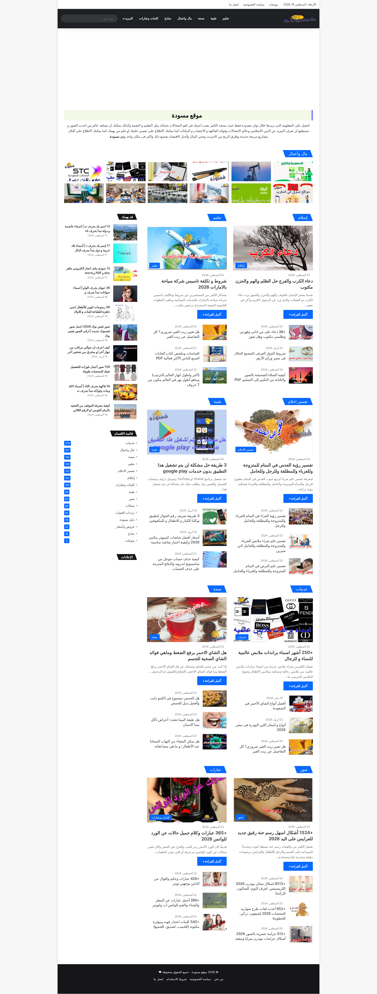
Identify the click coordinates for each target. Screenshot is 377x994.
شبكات (130, 505)
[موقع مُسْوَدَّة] (299, 18)
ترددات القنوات (125, 512)
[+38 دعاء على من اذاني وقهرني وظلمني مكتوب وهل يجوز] (301, 332)
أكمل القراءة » (298, 314)
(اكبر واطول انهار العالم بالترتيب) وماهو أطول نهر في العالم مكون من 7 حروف (173, 380)
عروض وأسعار (125, 526)
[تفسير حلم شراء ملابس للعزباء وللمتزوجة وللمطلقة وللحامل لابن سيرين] (301, 541)
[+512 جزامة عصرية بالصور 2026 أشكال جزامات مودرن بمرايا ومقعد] (301, 934)
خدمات (130, 443)
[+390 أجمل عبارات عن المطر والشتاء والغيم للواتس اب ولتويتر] (215, 901)
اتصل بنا (234, 4)
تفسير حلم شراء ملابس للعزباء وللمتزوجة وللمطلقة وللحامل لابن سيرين (261, 546)
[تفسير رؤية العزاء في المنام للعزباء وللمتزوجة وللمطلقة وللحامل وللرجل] (301, 516)
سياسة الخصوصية (253, 4)
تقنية (213, 18)
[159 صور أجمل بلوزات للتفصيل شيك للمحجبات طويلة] (125, 373)
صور (132, 498)
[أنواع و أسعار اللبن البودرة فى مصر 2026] (301, 725)
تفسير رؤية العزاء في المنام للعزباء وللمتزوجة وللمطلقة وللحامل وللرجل (260, 521)
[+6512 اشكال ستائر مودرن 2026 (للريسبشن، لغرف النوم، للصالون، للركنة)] (301, 884)
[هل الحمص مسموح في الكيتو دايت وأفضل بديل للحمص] (215, 698)
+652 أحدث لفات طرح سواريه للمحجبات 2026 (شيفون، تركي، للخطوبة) (262, 913)
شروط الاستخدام (176, 979)
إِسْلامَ (131, 478)
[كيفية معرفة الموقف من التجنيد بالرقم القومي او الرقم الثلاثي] (125, 411)
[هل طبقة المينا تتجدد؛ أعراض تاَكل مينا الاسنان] (215, 720)
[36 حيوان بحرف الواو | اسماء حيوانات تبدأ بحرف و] (125, 294)
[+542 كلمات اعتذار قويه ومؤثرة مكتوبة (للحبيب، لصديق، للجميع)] (215, 922)
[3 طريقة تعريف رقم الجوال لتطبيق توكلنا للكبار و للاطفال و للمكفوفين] (215, 516)
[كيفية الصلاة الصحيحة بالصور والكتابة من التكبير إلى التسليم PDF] (301, 375)
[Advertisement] (188, 65)
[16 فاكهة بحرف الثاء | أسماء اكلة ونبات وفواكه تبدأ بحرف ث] (125, 392)
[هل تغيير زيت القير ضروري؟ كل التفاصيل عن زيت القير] (215, 332)
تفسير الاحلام (126, 471)
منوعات (130, 540)
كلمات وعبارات (148, 18)
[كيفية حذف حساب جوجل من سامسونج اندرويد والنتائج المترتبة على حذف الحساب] (215, 559)
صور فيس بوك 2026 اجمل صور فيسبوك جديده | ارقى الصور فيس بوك (89, 331)
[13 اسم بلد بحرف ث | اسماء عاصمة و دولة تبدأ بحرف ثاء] (125, 232)
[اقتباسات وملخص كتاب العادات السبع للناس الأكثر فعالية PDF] (215, 354)
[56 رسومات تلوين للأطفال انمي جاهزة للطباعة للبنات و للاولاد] (125, 313)
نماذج (168, 18)
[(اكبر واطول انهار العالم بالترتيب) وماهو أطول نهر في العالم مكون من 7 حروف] (215, 375)
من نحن (218, 979)
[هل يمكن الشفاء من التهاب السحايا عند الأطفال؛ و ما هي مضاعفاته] (215, 742)
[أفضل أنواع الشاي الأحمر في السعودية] (301, 704)
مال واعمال (184, 18)
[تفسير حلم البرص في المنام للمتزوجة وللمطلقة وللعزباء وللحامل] (301, 566)
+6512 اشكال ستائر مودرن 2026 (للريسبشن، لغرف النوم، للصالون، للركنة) (261, 888)
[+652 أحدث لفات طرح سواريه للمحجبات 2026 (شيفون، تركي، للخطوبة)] (301, 909)
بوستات (273, 4)
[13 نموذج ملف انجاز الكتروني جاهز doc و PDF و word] (125, 274)
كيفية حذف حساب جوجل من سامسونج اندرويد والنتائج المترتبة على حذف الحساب (176, 564)
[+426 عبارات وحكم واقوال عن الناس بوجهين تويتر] (215, 879)
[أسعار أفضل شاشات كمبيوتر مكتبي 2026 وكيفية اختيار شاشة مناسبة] (215, 538)
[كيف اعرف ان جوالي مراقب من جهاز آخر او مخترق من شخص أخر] (125, 353)
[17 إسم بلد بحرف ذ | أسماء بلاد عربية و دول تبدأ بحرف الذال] (125, 253)
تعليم (226, 18)
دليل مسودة (127, 519)
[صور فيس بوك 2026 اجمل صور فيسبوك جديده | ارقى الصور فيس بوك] (125, 332)
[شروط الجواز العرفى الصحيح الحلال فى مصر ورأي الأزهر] (301, 354)
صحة (201, 18)
